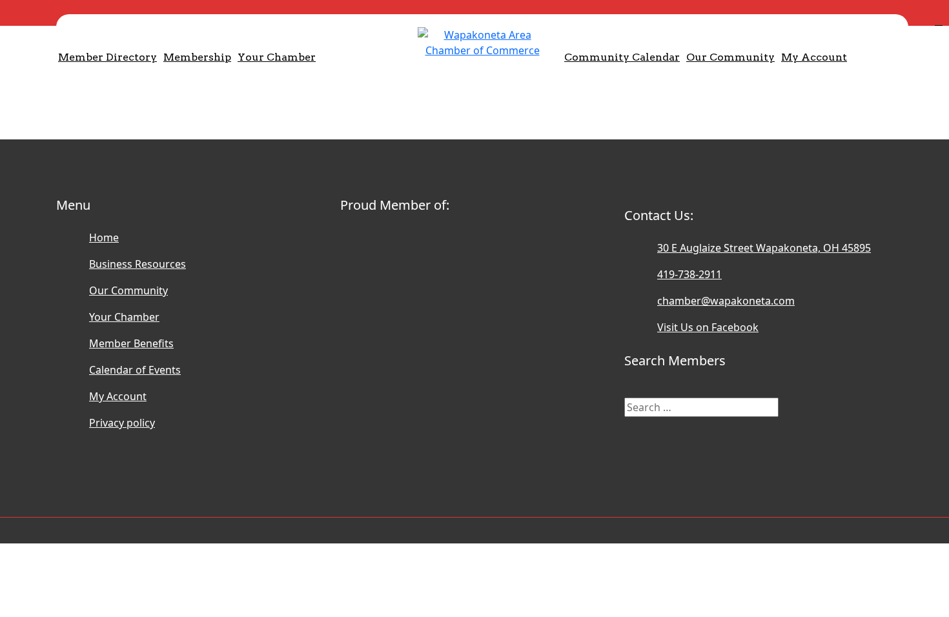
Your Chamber (277, 57)
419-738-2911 (689, 274)
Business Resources (137, 264)
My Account (814, 57)
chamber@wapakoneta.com (726, 301)
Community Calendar (622, 57)
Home (104, 237)
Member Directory (107, 57)
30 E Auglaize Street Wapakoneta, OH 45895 (764, 248)
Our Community (730, 57)
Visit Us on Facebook (708, 327)
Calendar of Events (135, 370)
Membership (197, 57)
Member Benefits (131, 343)
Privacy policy (122, 423)
